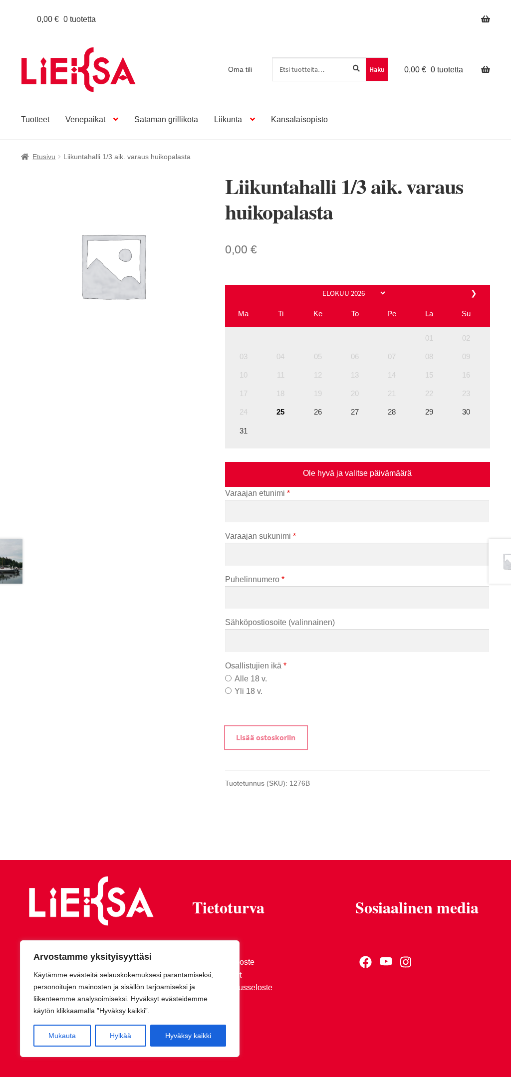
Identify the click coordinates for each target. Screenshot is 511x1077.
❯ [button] (475, 293)
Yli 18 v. (248, 691)
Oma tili (240, 69)
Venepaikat (85, 119)
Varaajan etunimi (257, 493)
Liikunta (228, 119)
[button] (429, 338)
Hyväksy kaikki (188, 1036)
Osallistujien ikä (255, 665)
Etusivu (43, 157)
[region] (130, 998)
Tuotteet (35, 119)
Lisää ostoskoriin (265, 737)
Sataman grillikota (166, 119)
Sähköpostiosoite (280, 622)
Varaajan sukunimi (260, 536)
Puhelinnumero (254, 579)
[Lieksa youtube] (386, 962)
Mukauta (62, 1036)
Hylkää (120, 1036)
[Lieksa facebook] (365, 962)
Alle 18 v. (251, 678)
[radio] (228, 678)
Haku (377, 69)
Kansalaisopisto (299, 119)
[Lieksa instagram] (406, 962)
